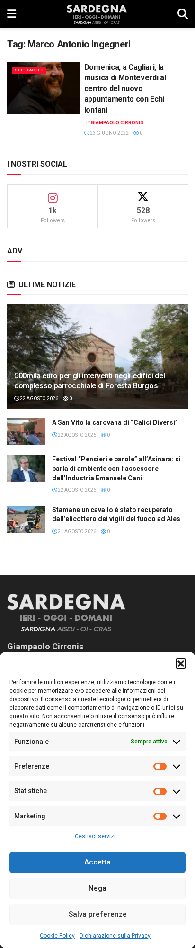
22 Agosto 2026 (38, 398)
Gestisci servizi (95, 836)
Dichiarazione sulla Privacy (115, 935)
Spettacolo (29, 70)
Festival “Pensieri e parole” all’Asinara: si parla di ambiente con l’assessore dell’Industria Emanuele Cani (116, 468)
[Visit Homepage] (97, 14)
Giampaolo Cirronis (117, 122)
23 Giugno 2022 (109, 133)
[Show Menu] (11, 14)
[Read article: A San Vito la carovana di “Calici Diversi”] (26, 431)
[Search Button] (182, 14)
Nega (97, 888)
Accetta (97, 862)
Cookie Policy (57, 935)
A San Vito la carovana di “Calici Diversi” (115, 422)
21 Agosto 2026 (76, 531)
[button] (181, 663)
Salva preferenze (98, 914)
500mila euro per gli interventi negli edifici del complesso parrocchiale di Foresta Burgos (89, 380)
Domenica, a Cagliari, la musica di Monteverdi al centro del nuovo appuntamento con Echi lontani (125, 88)
